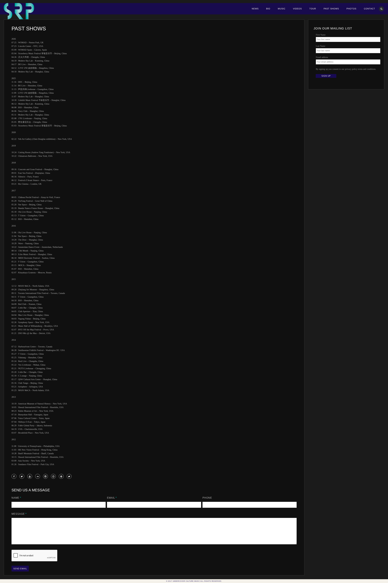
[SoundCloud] (38, 476)
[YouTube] (30, 476)
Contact (369, 8)
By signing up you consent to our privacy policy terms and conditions (346, 69)
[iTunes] (53, 476)
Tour (312, 8)
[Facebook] (14, 476)
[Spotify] (61, 476)
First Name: (321, 35)
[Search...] (381, 8)
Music (281, 8)
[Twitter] (22, 476)
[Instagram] (46, 476)
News (255, 8)
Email (112, 498)
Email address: (322, 57)
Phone (207, 498)
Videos (297, 8)
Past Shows (331, 8)
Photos (351, 8)
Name (16, 498)
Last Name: (321, 46)
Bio (268, 8)
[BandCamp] (69, 476)
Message (19, 514)
